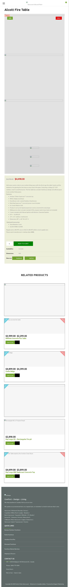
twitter (31, 258)
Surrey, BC (7, 517)
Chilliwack (7, 519)
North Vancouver (9, 515)
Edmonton (30, 519)
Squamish (18, 515)
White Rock (14, 513)
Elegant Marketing (58, 584)
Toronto (26, 522)
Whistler (24, 515)
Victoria (20, 517)
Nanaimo (26, 513)
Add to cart (23, 244)
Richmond (14, 510)
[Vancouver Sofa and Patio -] (34, 3)
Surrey (25, 510)
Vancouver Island (9, 522)
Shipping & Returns (9, 553)
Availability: (9, 249)
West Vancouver (15, 519)
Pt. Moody (31, 515)
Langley (21, 513)
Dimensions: (10, 253)
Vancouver (7, 510)
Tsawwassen (19, 522)
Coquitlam (7, 513)
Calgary (23, 519)
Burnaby (20, 510)
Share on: (9, 258)
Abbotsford (26, 517)
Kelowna (14, 517)
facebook (19, 258)
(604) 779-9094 (15, 565)
